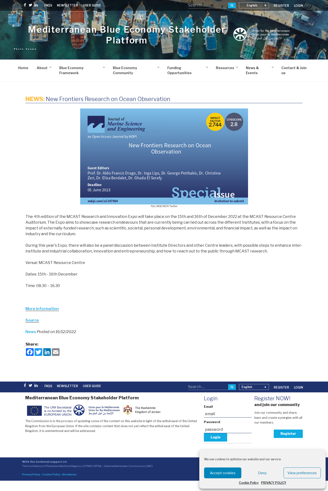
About (42, 68)
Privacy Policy (31, 474)
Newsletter (67, 5)
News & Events (252, 70)
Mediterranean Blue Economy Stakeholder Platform (126, 35)
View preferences (302, 473)
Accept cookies (223, 473)
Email (208, 406)
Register (288, 433)
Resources (225, 68)
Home (23, 68)
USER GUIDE (92, 5)
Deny (262, 473)
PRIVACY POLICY (273, 483)
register (281, 5)
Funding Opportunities (179, 70)
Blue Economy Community (125, 70)
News (31, 331)
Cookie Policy (249, 483)
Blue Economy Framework (71, 70)
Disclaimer (69, 474)
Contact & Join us (294, 70)
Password (212, 422)
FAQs (48, 5)
